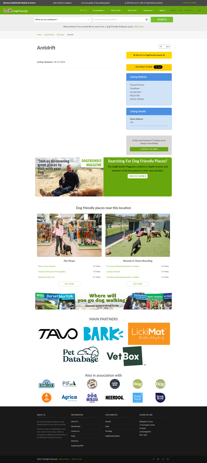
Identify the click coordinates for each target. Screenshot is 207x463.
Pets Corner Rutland (46, 266)
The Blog (108, 431)
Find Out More (189, 3)
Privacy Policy (64, 459)
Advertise (74, 441)
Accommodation (98, 10)
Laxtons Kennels (113, 272)
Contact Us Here (149, 149)
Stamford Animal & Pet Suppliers (52, 272)
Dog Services (148, 10)
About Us (74, 421)
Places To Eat (132, 10)
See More (69, 284)
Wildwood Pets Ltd (46, 277)
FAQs (73, 436)
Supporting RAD (77, 446)
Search (162, 19)
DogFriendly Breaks (112, 436)
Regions (162, 10)
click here (138, 27)
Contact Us (75, 431)
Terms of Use (77, 459)
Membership (75, 426)
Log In (199, 10)
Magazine (173, 10)
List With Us (188, 10)
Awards (84, 10)
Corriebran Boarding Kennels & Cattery (122, 277)
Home (39, 35)
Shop (180, 10)
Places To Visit (115, 10)
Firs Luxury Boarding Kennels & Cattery (122, 266)
